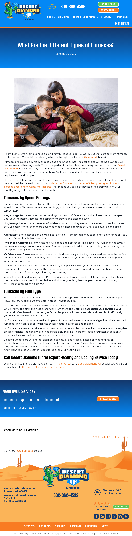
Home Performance (84, 17)
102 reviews (102, 507)
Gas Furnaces (25, 451)
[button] (54, 17)
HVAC (50, 17)
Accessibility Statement (82, 533)
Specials (60, 526)
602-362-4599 (72, 6)
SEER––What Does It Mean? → (110, 437)
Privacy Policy (51, 533)
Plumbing (63, 17)
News (105, 526)
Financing (122, 17)
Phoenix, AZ (91, 157)
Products (45, 526)
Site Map (63, 533)
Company (106, 17)
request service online (53, 367)
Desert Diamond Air (89, 363)
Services (29, 526)
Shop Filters (121, 23)
